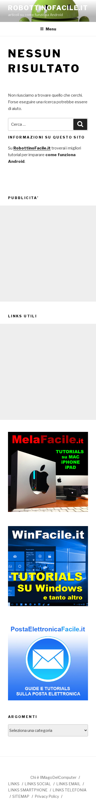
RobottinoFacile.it (48, 8)
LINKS (13, 784)
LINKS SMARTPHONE (27, 790)
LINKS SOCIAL (38, 784)
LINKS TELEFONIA (69, 790)
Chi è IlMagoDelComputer (53, 777)
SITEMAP (20, 796)
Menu (51, 29)
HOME (19, 776)
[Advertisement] (48, 254)
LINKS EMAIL (68, 784)
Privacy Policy (47, 796)
